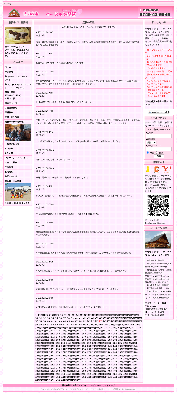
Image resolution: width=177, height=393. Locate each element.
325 (120, 358)
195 (68, 340)
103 (116, 324)
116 (77, 327)
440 (94, 377)
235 (68, 346)
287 (130, 352)
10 (61, 315)
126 (129, 327)
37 (64, 318)
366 (125, 365)
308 (136, 355)
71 (92, 321)
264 (115, 349)
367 (130, 365)
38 (68, 318)
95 (80, 324)
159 (89, 334)
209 (37, 343)
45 (96, 318)
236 (73, 346)
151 (47, 334)
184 (115, 337)
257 (79, 349)
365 (120, 365)
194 (63, 340)
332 (53, 361)
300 (94, 355)
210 (42, 343)
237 (79, 346)
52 (124, 318)
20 (101, 315)
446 (125, 377)
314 (63, 358)
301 (99, 355)
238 (84, 346)
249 (37, 349)
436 (73, 377)
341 (99, 361)
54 (132, 318)
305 (120, 355)
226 (125, 343)
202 (104, 340)
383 (110, 368)
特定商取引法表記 (70, 385)
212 (52, 343)
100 (101, 324)
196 (73, 340)
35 (56, 318)
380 (94, 368)
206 (125, 340)
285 (120, 352)
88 (52, 324)
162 (104, 334)
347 (130, 361)
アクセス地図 (159, 303)
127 (134, 327)
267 (130, 349)
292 (53, 355)
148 (136, 330)
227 (130, 343)
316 (73, 358)
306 (125, 355)
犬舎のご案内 (11, 162)
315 (68, 358)
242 (104, 346)
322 (104, 358)
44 (92, 318)
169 (37, 337)
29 (137, 315)
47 (104, 318)
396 (73, 371)
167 (130, 334)
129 (37, 330)
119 (92, 327)
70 (88, 321)
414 (63, 374)
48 (108, 318)
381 (99, 368)
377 (79, 368)
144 (115, 330)
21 (105, 315)
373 (58, 368)
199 (89, 340)
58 (40, 321)
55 (136, 318)
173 (58, 337)
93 (72, 324)
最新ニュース (11, 103)
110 (47, 327)
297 (79, 355)
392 (53, 371)
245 (120, 346)
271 (47, 352)
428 (135, 374)
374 (63, 368)
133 (58, 330)
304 (115, 355)
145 (120, 330)
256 (73, 349)
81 (132, 321)
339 (89, 361)
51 (120, 318)
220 (94, 343)
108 (37, 327)
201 (99, 340)
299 (89, 355)
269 (37, 352)
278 (84, 352)
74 (104, 321)
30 (36, 318)
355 (68, 365)
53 (128, 318)
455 (68, 380)
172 (53, 337)
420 (94, 374)
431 (47, 377)
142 (104, 330)
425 (120, 374)
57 (36, 321)
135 (68, 330)
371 (47, 368)
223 (109, 343)
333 (58, 361)
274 (63, 352)
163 (110, 334)
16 (85, 315)
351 (47, 365)
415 (68, 374)
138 (84, 330)
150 (42, 334)
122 (108, 327)
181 (99, 337)
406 (125, 371)
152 (53, 334)
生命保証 (9, 167)
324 (115, 358)
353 (58, 365)
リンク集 (9, 148)
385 (120, 368)
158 (84, 334)
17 (89, 315)
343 (110, 361)
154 (63, 334)
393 (58, 371)
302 (104, 355)
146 (125, 330)
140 (94, 330)
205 (120, 340)
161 (99, 334)
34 (52, 318)
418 (84, 374)
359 (89, 365)
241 (99, 346)
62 (56, 321)
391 (47, 371)
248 (136, 346)
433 (58, 377)
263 (110, 349)
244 (115, 346)
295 (68, 355)
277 (79, 352)
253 (58, 349)
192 (53, 340)
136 (73, 330)
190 (42, 340)
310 (42, 358)
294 (63, 355)
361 (99, 365)
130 (42, 330)
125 (123, 327)
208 (136, 340)
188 (136, 337)
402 (104, 371)
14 (77, 315)
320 (94, 358)
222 (104, 343)
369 (37, 368)
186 (125, 337)
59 (44, 321)
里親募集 (9, 112)
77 (116, 321)
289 (37, 355)
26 (125, 315)
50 (116, 318)
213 (58, 343)
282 (104, 352)
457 (79, 380)
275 (68, 352)
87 (48, 324)
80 (128, 321)
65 (68, 321)
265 (120, 349)
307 (130, 355)
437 (79, 377)
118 (87, 327)
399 (89, 371)
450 (42, 380)
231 (47, 346)
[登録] (159, 156)
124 (118, 327)
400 (94, 371)
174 (63, 337)
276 (73, 352)
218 (84, 343)
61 (52, 321)
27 (129, 315)
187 (130, 337)
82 (136, 321)
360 (94, 365)
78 (120, 321)
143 (110, 330)
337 (79, 361)
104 (121, 324)
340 (94, 361)
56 (140, 318)
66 (72, 321)
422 (104, 374)
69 (84, 321)
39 (72, 318)
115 (72, 327)
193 (58, 340)
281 (99, 352)
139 (89, 330)
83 (140, 321)
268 (136, 349)
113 (62, 327)
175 (68, 337)
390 (42, 371)
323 (109, 358)
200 (94, 340)
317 (78, 358)
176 (73, 337)
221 (99, 343)
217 (78, 343)
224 (115, 343)
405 (120, 371)
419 (89, 374)
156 (73, 334)
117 (82, 327)
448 (136, 377)
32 (44, 318)
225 (120, 343)
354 (63, 365)
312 (52, 358)
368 (136, 365)
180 (94, 337)
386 (125, 368)
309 (37, 358)
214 (63, 343)
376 (73, 368)
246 (125, 346)
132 (53, 330)
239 (89, 346)
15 (81, 315)
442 (104, 377)
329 (37, 361)
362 (104, 365)
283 (110, 352)
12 (69, 315)
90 (60, 324)
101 (106, 324)
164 (115, 334)
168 (136, 334)
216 (73, 343)
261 (99, 349)
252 (53, 349)
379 (89, 368)
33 (48, 318)
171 (47, 337)
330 (42, 361)
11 (65, 315)
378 (84, 368)
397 (79, 371)
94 (76, 324)
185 (120, 337)
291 (47, 355)
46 (100, 318)
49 (112, 318)
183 (110, 337)
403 (110, 371)
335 (68, 361)
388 (136, 368)
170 (42, 337)
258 (84, 349)
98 (92, 324)
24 (117, 315)
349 (37, 365)
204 (115, 340)
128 (139, 327)
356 (73, 365)
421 (99, 374)
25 (121, 315)
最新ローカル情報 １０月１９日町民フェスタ (17, 192)
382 (104, 368)
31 (40, 318)
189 (37, 340)
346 (125, 361)
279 (89, 352)
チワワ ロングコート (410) (16, 78)
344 (115, 361)
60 (48, 321)
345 (120, 361)
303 (110, 355)
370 (42, 368)
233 (58, 346)
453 (58, 380)
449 (37, 380)
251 (47, 349)
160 (94, 334)
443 (110, 377)
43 (88, 318)
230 (42, 346)
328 (135, 358)
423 (109, 374)
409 (37, 374)
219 (89, 343)
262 (104, 349)
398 (84, 371)
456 (73, 380)
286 (125, 352)
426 (125, 374)
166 (125, 334)
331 (47, 361)
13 (73, 315)
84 (36, 324)
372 (53, 368)
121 (103, 327)
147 (130, 330)
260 (94, 349)
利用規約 (9, 171)
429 (37, 377)
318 (84, 358)
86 (44, 324)
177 (79, 337)
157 (79, 334)
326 (125, 358)
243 (110, 346)
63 (60, 321)
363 (110, 365)
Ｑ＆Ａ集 (9, 153)
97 (88, 324)
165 (120, 334)
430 (42, 377)
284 (115, 352)
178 (84, 337)
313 (58, 358)
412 (52, 374)
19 (97, 315)
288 (136, 352)
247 (130, 346)
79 (124, 321)
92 (68, 324)
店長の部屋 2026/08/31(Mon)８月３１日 (13, 95)
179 (89, 337)
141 (99, 330)
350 (42, 365)
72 (96, 321)
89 (56, 324)
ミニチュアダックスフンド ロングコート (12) (18, 86)
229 (37, 346)
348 (136, 361)
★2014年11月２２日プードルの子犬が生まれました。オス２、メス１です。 (17, 51)
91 (64, 324)
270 (42, 352)
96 (84, 324)
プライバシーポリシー (90, 385)
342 (104, 361)
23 (113, 315)
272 (53, 352)
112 (57, 327)
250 (42, 349)
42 (84, 318)
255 (68, 349)
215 (68, 343)
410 (42, 374)
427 (130, 374)
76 (112, 321)
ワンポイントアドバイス (16, 158)
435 (68, 377)
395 (68, 371)
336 (73, 361)
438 (84, 377)
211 (47, 343)
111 (52, 327)
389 (37, 371)
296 (73, 355)
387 (130, 368)
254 (63, 349)
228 (135, 343)
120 (97, 327)
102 (111, 324)
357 (79, 365)
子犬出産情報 (11, 108)
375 (68, 368)
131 (47, 330)
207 (130, 340)
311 (47, 358)
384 (115, 368)
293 (58, 355)
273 (58, 352)
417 (78, 374)
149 (37, 334)
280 (94, 352)
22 (109, 315)
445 (120, 377)
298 (84, 355)
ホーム (8, 67)
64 (64, 321)
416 (73, 374)
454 (63, 380)
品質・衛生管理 (12, 117)
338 (84, 361)
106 (132, 324)
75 (108, 321)
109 (42, 327)
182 (104, 337)
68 (80, 321)
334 (63, 361)
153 (58, 334)
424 (115, 374)
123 (113, 327)
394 (63, 371)
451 (47, 380)
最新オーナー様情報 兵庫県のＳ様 (14, 133)
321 (99, 358)
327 (130, 358)
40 (76, 318)
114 (67, 327)
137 (79, 330)
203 (110, 340)
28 (133, 315)
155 (68, 334)
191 (47, 340)
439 (89, 377)
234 (63, 346)
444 (115, 377)
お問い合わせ (11, 176)
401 (99, 371)
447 (130, 377)
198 (84, 340)
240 (94, 346)
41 (80, 318)
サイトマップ (109, 385)
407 (130, 371)
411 (47, 374)
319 (89, 358)
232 (53, 346)
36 (60, 318)
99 (96, 324)
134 (63, 330)
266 (125, 349)
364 (115, 365)
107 (137, 324)
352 (53, 365)
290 (42, 355)
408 (136, 371)
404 (115, 371)
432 (53, 377)
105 (127, 324)
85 (40, 324)
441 (99, 377)
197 (79, 340)
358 (84, 365)
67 (76, 321)
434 (63, 377)
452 (53, 380)
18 (93, 315)
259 (89, 349)
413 (58, 374)
